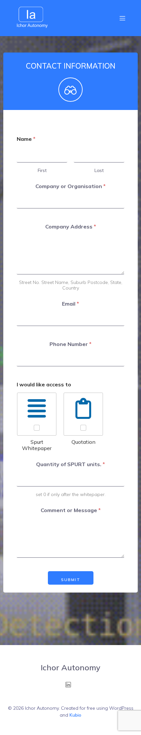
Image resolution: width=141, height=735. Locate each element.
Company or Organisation (70, 186)
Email (70, 304)
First (42, 170)
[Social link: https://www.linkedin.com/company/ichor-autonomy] (70, 684)
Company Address (70, 227)
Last (99, 170)
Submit (70, 579)
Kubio (75, 715)
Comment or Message (71, 510)
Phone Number (70, 344)
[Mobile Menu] (122, 18)
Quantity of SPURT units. (70, 464)
